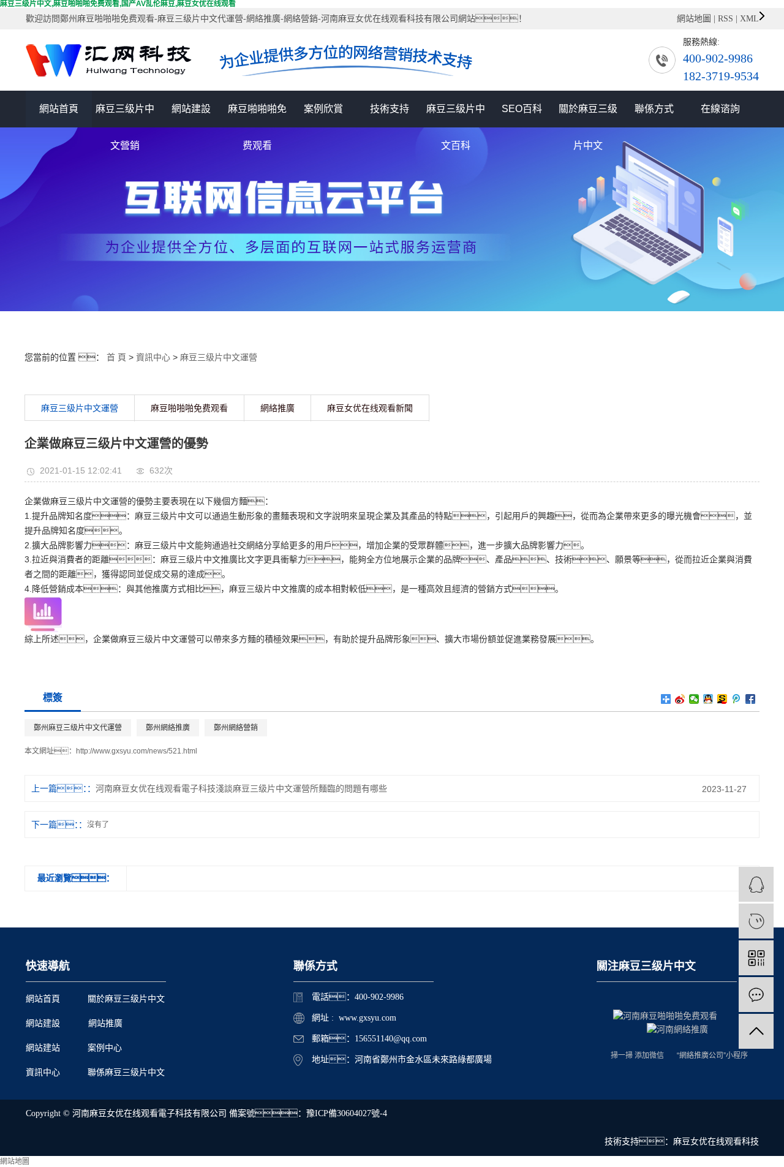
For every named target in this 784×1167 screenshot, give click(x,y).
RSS (725, 18)
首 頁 (116, 357)
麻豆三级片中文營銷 (125, 115)
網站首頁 (58, 109)
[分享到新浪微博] (680, 699)
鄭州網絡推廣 (168, 727)
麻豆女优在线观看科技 (716, 1141)
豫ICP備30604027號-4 (346, 1113)
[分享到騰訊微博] (736, 699)
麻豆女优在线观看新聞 (370, 408)
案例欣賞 (323, 109)
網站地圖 (694, 18)
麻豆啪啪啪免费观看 (257, 115)
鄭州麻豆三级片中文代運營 (78, 727)
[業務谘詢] (756, 884)
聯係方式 (654, 109)
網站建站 (43, 1047)
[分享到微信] (694, 699)
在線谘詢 (720, 109)
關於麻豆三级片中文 (588, 115)
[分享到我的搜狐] (722, 699)
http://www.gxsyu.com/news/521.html (136, 751)
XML (749, 18)
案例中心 (105, 1047)
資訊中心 (153, 357)
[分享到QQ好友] (708, 699)
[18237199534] (756, 921)
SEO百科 (522, 109)
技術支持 (389, 109)
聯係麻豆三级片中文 (126, 1072)
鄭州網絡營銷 (236, 727)
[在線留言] (756, 994)
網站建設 (191, 109)
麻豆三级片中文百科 (455, 115)
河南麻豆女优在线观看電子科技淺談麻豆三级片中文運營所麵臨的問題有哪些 (241, 788)
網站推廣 (105, 1023)
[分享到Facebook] (750, 699)
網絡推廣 (277, 408)
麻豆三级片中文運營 (218, 357)
